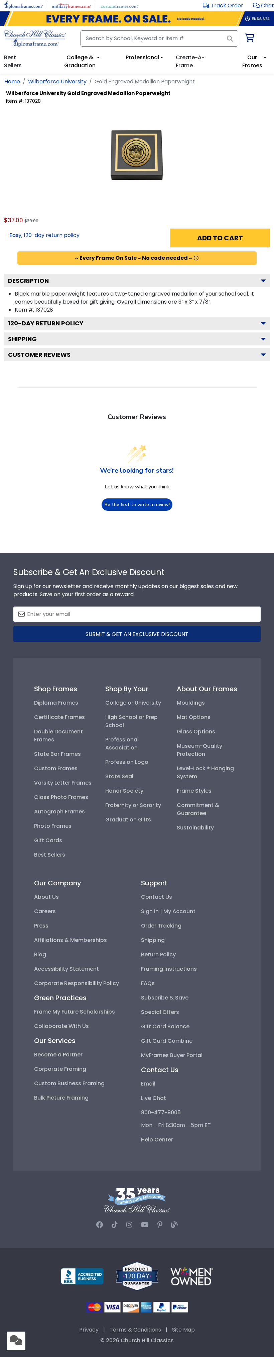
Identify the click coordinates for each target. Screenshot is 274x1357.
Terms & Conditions (135, 1330)
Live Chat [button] (153, 1098)
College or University (133, 703)
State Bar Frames (57, 754)
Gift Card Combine (166, 1041)
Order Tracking (161, 926)
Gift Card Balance (165, 1026)
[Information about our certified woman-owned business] (191, 1276)
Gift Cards (48, 840)
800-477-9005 (161, 1112)
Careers (45, 911)
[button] (263, 5)
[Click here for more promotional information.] (196, 258)
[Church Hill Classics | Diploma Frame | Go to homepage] (35, 38)
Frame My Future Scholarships (74, 1012)
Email (148, 1084)
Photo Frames (53, 826)
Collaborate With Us (61, 1026)
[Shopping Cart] (249, 39)
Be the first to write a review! (137, 504)
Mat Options (194, 717)
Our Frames (252, 61)
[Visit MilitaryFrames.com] (71, 5)
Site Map (183, 1330)
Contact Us (156, 897)
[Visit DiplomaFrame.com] (23, 5)
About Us (46, 897)
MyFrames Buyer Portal (171, 1055)
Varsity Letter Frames (63, 783)
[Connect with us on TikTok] (115, 1224)
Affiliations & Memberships (70, 940)
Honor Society (124, 791)
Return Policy (158, 954)
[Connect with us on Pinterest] (159, 1224)
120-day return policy (46, 323)
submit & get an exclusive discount (137, 634)
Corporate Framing (60, 1069)
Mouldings (191, 703)
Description (28, 280)
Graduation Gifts (128, 819)
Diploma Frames (56, 703)
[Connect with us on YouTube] (145, 1224)
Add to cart (220, 238)
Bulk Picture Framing (61, 1098)
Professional (142, 57)
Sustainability (195, 827)
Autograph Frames (59, 811)
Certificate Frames (59, 717)
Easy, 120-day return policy (44, 235)
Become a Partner (58, 1054)
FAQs (148, 983)
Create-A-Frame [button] (190, 61)
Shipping (22, 339)
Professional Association (122, 743)
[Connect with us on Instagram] (129, 1224)
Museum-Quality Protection (199, 750)
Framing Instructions (169, 969)
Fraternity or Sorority (133, 805)
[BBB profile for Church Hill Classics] (82, 1276)
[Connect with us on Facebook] (99, 1224)
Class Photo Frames (61, 797)
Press (41, 926)
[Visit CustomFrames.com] (119, 5)
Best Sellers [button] (13, 61)
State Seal (119, 776)
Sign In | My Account (168, 911)
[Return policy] (137, 1276)
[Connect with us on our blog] (174, 1224)
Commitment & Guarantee (198, 809)
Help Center (157, 1139)
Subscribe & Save (164, 998)
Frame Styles (194, 791)
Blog (40, 954)
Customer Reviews (39, 354)
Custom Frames (56, 768)
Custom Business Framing (69, 1083)
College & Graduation (80, 61)
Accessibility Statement (66, 969)
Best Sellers (49, 855)
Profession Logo (126, 762)
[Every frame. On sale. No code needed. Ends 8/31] (137, 18)
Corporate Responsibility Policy (76, 983)
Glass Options (196, 731)
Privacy (89, 1330)
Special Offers (160, 1012)
